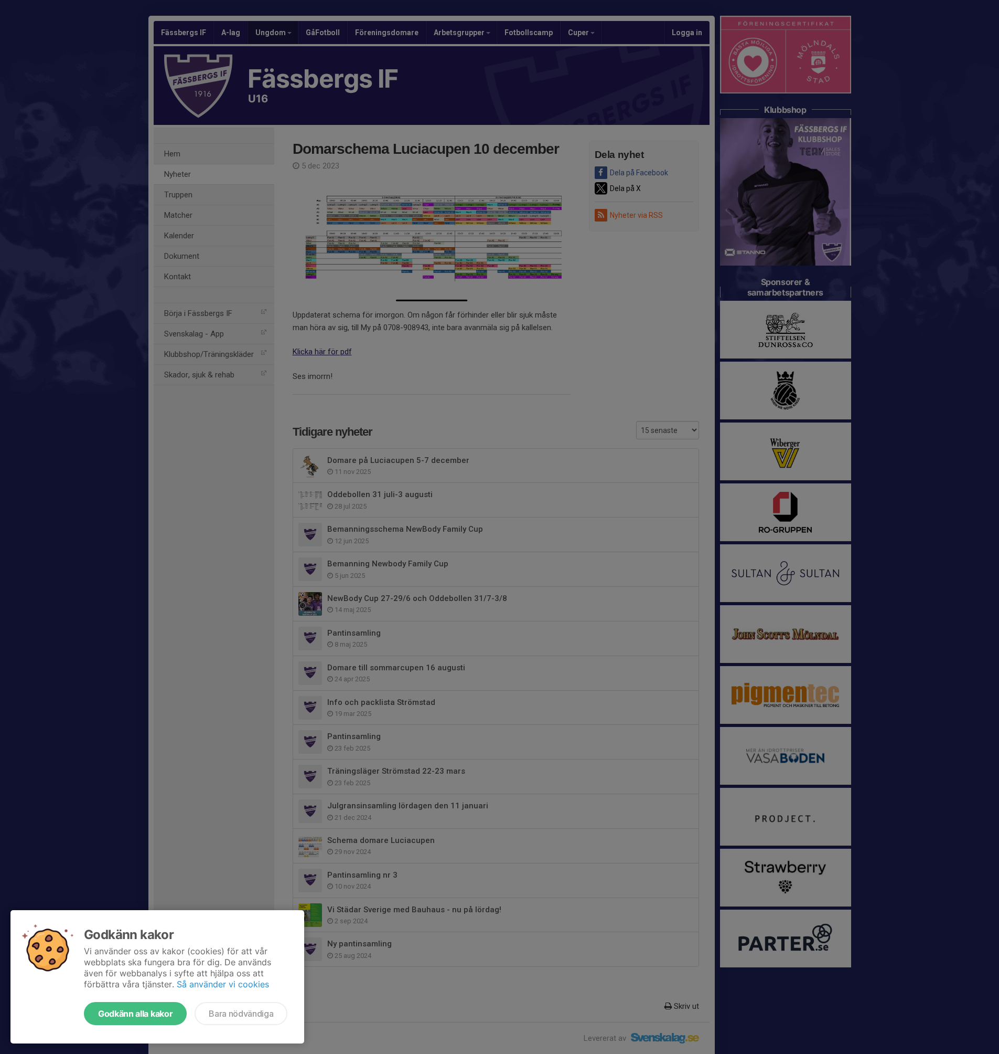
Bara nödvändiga (241, 1013)
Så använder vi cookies (223, 984)
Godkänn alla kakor (135, 1013)
